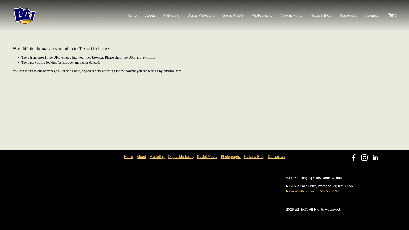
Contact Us (276, 156)
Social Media (207, 156)
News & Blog (320, 15)
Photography (231, 156)
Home (132, 15)
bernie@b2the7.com (300, 191)
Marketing (157, 156)
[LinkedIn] (375, 157)
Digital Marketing (181, 156)
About (141, 156)
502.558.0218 (329, 191)
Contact (371, 15)
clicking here (71, 71)
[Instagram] (364, 157)
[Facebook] (353, 157)
